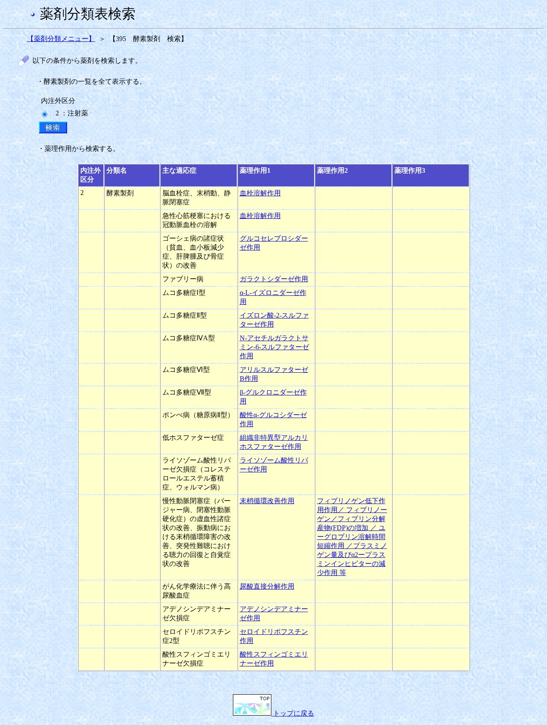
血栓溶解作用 (260, 193)
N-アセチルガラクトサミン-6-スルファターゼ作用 (274, 347)
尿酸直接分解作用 (267, 586)
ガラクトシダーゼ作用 (274, 279)
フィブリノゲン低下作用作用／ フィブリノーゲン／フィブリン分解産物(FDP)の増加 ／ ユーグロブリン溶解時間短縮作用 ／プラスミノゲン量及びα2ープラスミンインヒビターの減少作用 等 (352, 536)
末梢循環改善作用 (267, 500)
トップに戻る (292, 713)
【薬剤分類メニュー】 (61, 38)
